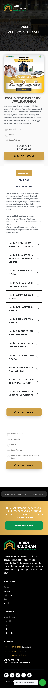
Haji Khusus (8, 629)
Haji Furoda (8, 633)
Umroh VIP (8, 625)
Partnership (8, 595)
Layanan (7, 591)
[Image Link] (15, 7)
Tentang (7, 587)
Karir (5, 599)
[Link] (6, 675)
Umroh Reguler (10, 617)
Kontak (6, 603)
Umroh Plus (8, 621)
